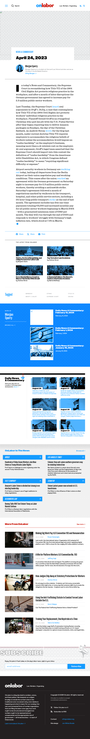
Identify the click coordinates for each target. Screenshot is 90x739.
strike (52, 199)
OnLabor (45, 5)
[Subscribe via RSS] (80, 6)
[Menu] (6, 6)
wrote (49, 130)
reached (61, 178)
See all (15, 387)
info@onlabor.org (68, 719)
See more (80, 524)
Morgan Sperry (31, 66)
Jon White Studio (68, 723)
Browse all (9, 325)
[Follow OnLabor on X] (84, 6)
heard (55, 106)
